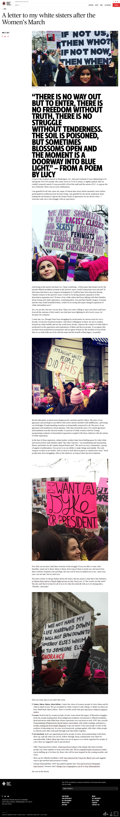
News (93, 796)
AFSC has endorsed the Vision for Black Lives (77, 758)
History (64, 805)
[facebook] (113, 1)
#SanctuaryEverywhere (67, 747)
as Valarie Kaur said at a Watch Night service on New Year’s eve (57, 581)
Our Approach (67, 798)
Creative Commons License (9, 814)
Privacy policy (22, 814)
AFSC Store (95, 800)
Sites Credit (43, 814)
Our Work (65, 796)
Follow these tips (53, 739)
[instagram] (117, 1)
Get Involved (96, 798)
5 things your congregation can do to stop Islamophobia (77, 766)
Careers (94, 802)
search (19, 5)
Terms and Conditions (33, 814)
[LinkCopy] (8, 36)
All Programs (66, 800)
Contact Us (95, 805)
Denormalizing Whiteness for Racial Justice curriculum (55, 723)
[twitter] (115, 1)
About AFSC (65, 802)
